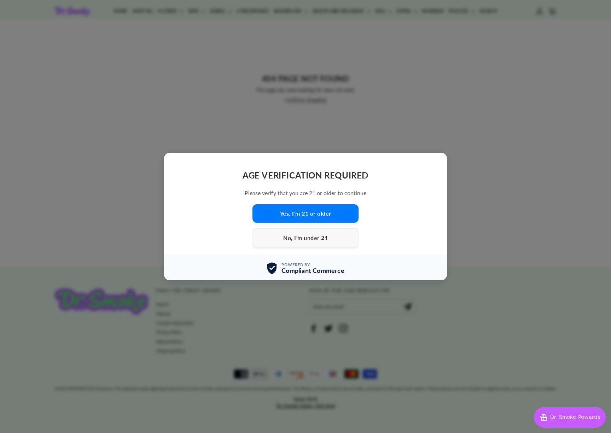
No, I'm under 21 (305, 238)
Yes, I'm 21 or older (305, 213)
